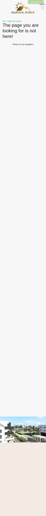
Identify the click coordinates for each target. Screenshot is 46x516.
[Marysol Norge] (23, 12)
